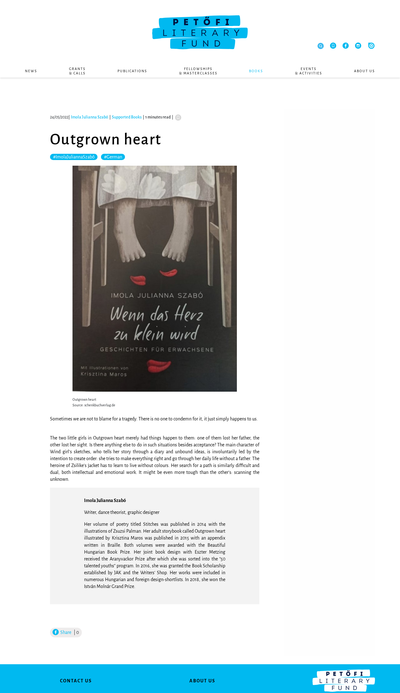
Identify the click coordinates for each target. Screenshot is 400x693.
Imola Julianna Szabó (89, 117)
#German (113, 156)
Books (256, 71)
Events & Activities (308, 71)
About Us (364, 71)
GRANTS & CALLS (77, 71)
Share (65, 632)
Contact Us (76, 680)
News (31, 71)
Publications (132, 71)
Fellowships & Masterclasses (198, 71)
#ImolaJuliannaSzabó (74, 156)
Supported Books (127, 117)
